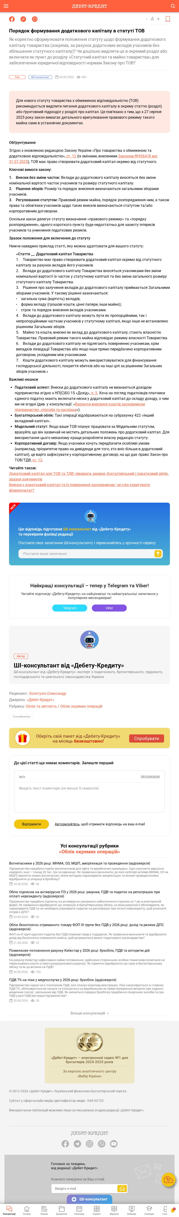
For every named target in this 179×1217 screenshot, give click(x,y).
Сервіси (96, 1214)
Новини (44, 1214)
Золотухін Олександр (47, 693)
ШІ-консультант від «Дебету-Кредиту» (69, 665)
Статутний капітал (21, 717)
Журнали (114, 1214)
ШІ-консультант (93, 1199)
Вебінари (131, 1214)
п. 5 (94, 393)
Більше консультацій (88, 1013)
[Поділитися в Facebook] (12, 19)
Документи (61, 1214)
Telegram (69, 608)
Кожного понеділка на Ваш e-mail (77, 1179)
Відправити (31, 824)
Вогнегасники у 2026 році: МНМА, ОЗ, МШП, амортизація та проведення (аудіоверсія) (79, 863)
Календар (79, 1214)
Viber (109, 608)
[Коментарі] (35, 19)
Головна (27, 1214)
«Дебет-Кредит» (40, 700)
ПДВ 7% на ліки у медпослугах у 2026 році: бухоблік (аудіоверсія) (62, 980)
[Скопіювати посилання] (23, 19)
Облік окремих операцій (81, 706)
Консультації (9, 1214)
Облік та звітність (41, 706)
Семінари (149, 1214)
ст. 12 (71, 156)
